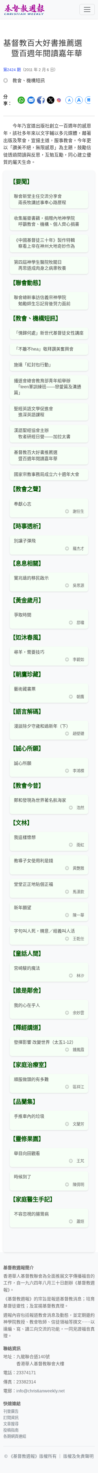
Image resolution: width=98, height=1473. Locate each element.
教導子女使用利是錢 (33, 860)
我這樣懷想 (25, 837)
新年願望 (22, 907)
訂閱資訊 (11, 1417)
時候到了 (22, 1177)
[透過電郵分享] (31, 100)
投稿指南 (11, 1430)
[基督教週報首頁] (24, 9)
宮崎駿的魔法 (27, 968)
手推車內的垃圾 (29, 1116)
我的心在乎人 (27, 1005)
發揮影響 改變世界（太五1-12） (45, 1042)
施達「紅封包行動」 (33, 364)
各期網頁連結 (14, 1436)
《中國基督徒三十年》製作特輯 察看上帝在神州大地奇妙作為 (44, 243)
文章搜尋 (11, 1424)
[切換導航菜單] (87, 9)
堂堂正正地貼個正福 (33, 884)
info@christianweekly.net (40, 1391)
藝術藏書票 (25, 689)
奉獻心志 (22, 504)
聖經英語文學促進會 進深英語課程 (33, 411)
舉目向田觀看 (27, 1153)
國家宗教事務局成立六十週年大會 (46, 474)
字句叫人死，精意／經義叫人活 (44, 931)
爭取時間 (22, 615)
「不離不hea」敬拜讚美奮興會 (44, 349)
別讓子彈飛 (25, 541)
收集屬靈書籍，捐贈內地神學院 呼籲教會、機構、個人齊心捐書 (46, 221)
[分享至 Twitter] (50, 100)
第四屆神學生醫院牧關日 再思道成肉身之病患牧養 (40, 265)
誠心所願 (22, 763)
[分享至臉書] (41, 100)
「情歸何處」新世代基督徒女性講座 (49, 333)
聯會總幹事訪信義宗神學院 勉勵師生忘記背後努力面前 (42, 300)
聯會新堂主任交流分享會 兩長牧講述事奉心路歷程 (40, 199)
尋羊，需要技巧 (29, 652)
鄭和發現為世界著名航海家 (40, 800)
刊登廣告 (11, 1411)
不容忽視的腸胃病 (31, 1214)
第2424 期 (12, 70)
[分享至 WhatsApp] (21, 100)
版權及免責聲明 (78, 1456)
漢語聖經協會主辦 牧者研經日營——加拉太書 (42, 433)
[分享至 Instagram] (59, 100)
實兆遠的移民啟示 (31, 578)
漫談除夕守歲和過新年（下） (42, 726)
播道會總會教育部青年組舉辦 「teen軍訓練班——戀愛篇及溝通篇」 (47, 386)
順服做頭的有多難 (31, 1079)
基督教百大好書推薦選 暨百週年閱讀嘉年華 (35, 455)
